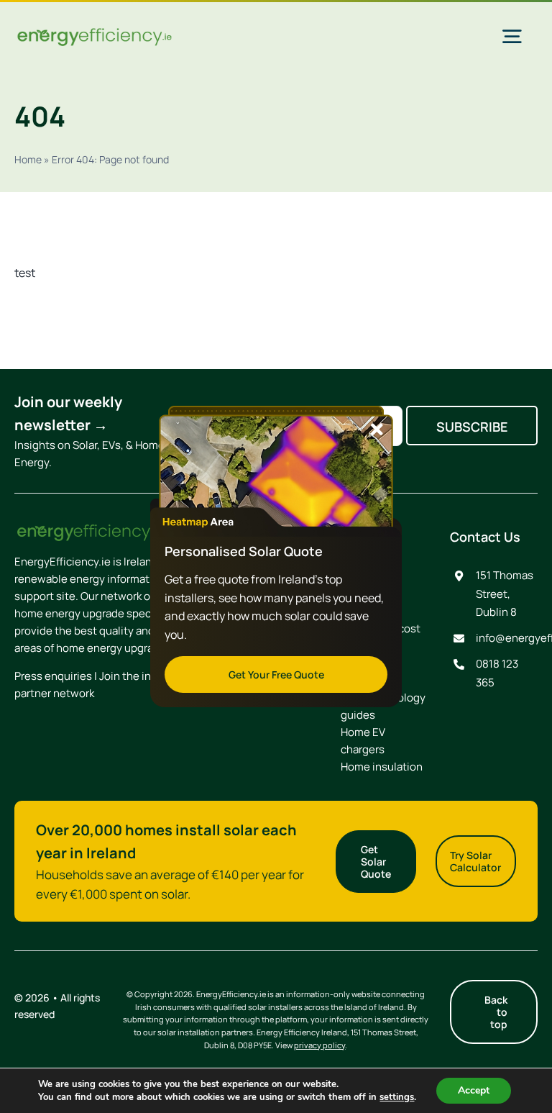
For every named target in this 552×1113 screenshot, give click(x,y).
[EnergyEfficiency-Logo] (94, 32)
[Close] (377, 429)
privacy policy (319, 1045)
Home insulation (382, 766)
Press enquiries (53, 675)
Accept (473, 1090)
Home (28, 159)
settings (397, 1097)
